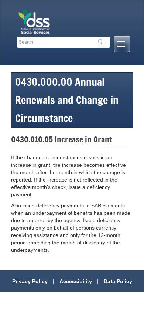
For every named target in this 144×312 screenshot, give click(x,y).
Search (102, 43)
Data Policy (118, 281)
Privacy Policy (30, 281)
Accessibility (75, 281)
